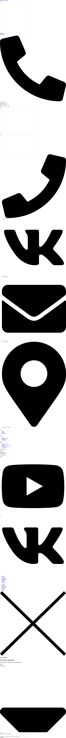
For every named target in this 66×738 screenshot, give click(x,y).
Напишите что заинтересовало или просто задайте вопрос (9, 736)
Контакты (3, 582)
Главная (3, 576)
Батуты (3, 580)
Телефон (1, 452)
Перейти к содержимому (4, 0)
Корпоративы (4, 578)
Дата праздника (2, 733)
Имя (1, 451)
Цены (3, 577)
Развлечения (4, 579)
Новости (3, 581)
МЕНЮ (2, 34)
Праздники (4, 585)
